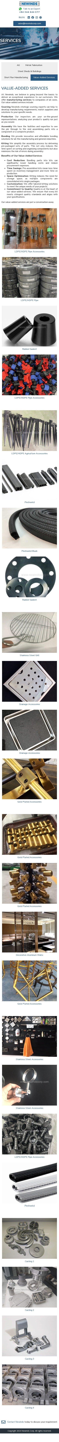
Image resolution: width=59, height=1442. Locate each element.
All (18, 65)
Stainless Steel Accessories (29, 1059)
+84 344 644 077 (29, 12)
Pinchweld (30, 502)
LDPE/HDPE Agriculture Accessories (29, 453)
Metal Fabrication (33, 65)
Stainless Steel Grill (29, 655)
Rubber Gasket (29, 349)
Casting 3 (29, 1358)
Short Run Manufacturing (16, 77)
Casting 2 (29, 1310)
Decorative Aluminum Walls (29, 955)
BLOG (22, 17)
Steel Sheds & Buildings (29, 71)
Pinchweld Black (29, 551)
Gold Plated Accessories (29, 801)
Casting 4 (29, 1407)
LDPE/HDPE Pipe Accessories (29, 251)
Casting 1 (29, 1261)
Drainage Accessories (29, 704)
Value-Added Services (44, 77)
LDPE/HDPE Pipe (29, 300)
